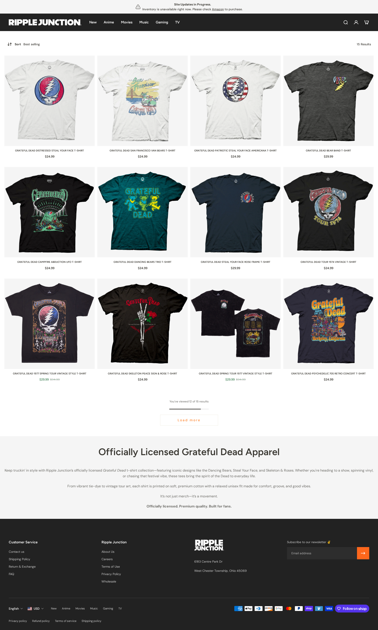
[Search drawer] (345, 22)
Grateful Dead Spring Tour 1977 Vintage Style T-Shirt (235, 373)
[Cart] (366, 22)
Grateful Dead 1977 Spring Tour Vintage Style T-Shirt (49, 373)
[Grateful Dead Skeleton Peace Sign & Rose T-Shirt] (142, 324)
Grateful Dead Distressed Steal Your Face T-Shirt (49, 150)
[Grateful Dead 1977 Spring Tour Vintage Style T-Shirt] (49, 324)
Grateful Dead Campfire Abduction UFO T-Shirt (49, 261)
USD (37, 609)
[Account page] (356, 22)
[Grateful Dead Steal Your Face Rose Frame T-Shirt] (235, 212)
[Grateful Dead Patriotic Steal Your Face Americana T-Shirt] (235, 101)
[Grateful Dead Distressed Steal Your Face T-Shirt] (49, 101)
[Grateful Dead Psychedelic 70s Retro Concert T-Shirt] (328, 324)
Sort (27, 44)
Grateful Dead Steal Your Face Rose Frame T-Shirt (235, 261)
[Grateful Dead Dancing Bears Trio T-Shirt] (142, 212)
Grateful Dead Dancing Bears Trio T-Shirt (143, 261)
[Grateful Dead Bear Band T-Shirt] (328, 101)
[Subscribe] (363, 553)
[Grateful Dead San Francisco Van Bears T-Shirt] (142, 101)
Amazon (218, 9)
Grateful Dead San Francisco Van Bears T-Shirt (142, 150)
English (14, 609)
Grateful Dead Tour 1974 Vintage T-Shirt (328, 261)
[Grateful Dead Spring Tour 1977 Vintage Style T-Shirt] (235, 324)
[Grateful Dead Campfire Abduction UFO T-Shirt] (49, 212)
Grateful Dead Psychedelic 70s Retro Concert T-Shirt (328, 373)
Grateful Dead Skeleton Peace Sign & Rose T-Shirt (142, 373)
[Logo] (45, 22)
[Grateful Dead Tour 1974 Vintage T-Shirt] (328, 212)
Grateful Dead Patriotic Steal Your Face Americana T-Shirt (235, 150)
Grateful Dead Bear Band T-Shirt (328, 150)
